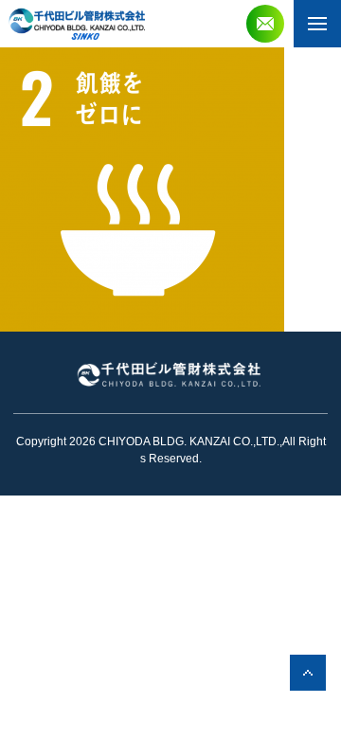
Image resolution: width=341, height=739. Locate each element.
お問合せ (265, 24)
